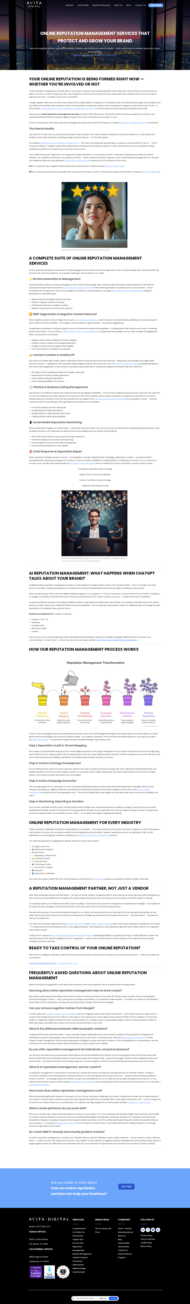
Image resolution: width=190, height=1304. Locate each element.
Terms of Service (148, 1239)
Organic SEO (78, 1239)
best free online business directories (109, 399)
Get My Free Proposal (83, 55)
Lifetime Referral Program (125, 1256)
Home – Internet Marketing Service (125, 1230)
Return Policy (146, 1246)
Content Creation (80, 1257)
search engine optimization (85, 320)
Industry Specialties (101, 5)
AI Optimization (79, 1228)
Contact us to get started (139, 1102)
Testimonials (123, 1247)
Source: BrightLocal (114, 166)
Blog (129, 5)
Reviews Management (82, 1254)
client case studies (40, 739)
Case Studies (83, 5)
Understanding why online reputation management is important (68, 108)
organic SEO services (76, 924)
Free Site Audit (79, 1272)
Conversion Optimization (78, 1263)
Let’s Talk (126, 1186)
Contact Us (140, 5)
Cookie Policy (146, 1243)
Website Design (79, 1268)
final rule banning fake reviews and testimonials (71, 935)
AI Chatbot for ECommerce (79, 1234)
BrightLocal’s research (66, 1123)
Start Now (156, 5)
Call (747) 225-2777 (107, 55)
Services (69, 5)
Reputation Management (78, 1248)
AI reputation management (76, 160)
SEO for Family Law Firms (103, 1230)
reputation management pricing (134, 122)
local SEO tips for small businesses (128, 290)
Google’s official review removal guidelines (79, 331)
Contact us (98, 879)
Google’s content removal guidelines (62, 1014)
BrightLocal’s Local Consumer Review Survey (60, 143)
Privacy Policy (146, 1235)
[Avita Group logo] (34, 4)
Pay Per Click (78, 1243)
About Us (118, 5)
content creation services (127, 363)
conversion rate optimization (82, 463)
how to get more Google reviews (77, 287)
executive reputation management (94, 835)
